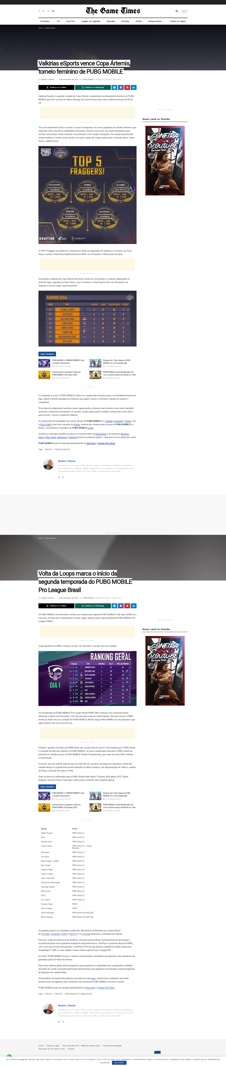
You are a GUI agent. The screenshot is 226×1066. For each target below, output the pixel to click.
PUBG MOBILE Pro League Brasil (78, 994)
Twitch (64, 934)
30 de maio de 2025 (112, 366)
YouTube (45, 934)
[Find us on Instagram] (48, 11)
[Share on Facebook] (121, 87)
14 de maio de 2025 (61, 378)
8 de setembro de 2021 (68, 598)
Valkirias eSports (62, 449)
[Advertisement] (87, 113)
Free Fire (70, 21)
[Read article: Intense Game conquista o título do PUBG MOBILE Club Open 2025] (44, 375)
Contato (71, 1049)
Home (40, 28)
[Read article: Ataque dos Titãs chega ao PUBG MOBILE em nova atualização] (95, 363)
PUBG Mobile (50, 28)
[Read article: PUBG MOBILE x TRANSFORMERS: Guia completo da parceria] (44, 363)
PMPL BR (58, 994)
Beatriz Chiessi (48, 79)
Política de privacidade (112, 1046)
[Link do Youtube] (165, 160)
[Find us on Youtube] (53, 11)
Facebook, (56, 934)
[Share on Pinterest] (127, 87)
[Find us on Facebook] (39, 11)
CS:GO (139, 21)
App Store (90, 988)
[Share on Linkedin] (134, 87)
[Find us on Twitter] (43, 11)
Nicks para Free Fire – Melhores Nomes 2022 (81, 1046)
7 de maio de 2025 (112, 378)
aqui (94, 978)
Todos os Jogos (178, 21)
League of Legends (90, 21)
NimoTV (73, 934)
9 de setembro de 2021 (68, 79)
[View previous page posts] (85, 387)
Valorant (111, 21)
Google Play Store (105, 988)
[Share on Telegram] (114, 87)
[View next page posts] (90, 387)
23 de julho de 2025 (62, 366)
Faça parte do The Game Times (51, 1049)
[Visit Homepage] (113, 11)
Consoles (44, 21)
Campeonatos (155, 21)
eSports (48, 449)
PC (58, 21)
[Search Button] (177, 11)
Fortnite (125, 21)
